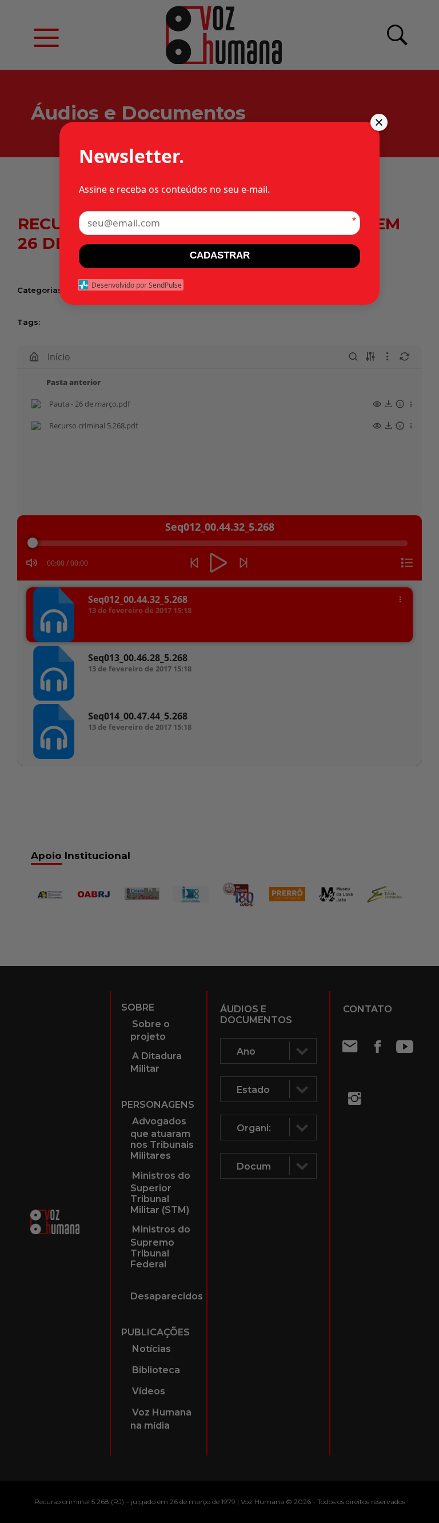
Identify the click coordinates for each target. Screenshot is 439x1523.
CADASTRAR (220, 255)
